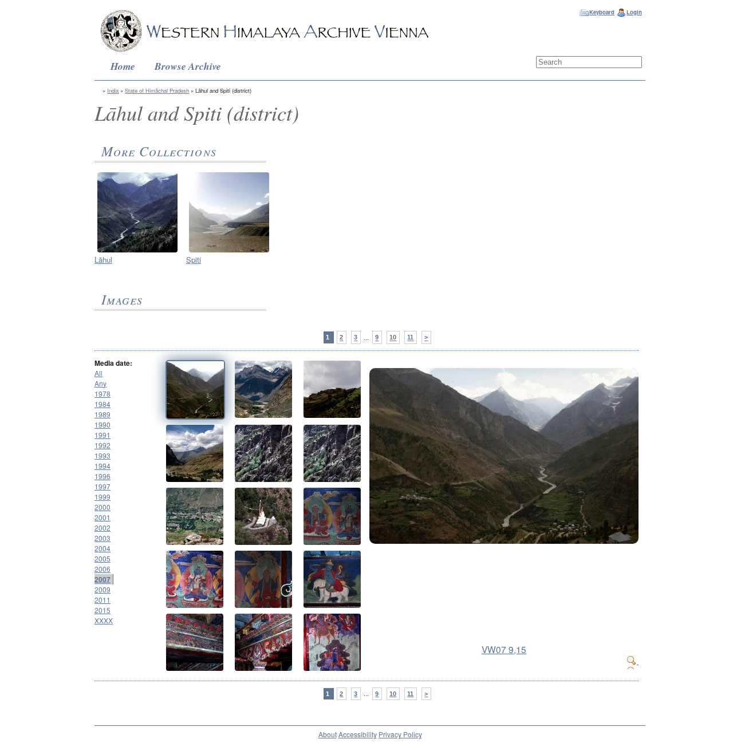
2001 (102, 517)
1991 (102, 435)
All (98, 373)
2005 (102, 558)
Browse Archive (188, 66)
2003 (102, 538)
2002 (102, 527)
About (327, 734)
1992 (102, 445)
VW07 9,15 (504, 649)
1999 (102, 496)
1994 (102, 466)
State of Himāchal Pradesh (157, 90)
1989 (102, 414)
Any (100, 383)
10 (392, 337)
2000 (102, 507)
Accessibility (357, 734)
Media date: (113, 363)
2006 (102, 569)
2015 (102, 610)
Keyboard (601, 12)
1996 (102, 476)
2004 (102, 548)
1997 (102, 486)
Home (123, 66)
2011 (102, 599)
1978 (102, 393)
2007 (102, 579)
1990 (102, 424)
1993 (102, 455)
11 (410, 337)
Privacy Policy (400, 734)
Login (634, 12)
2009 (102, 589)
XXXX (103, 620)
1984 (102, 404)
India (113, 90)
